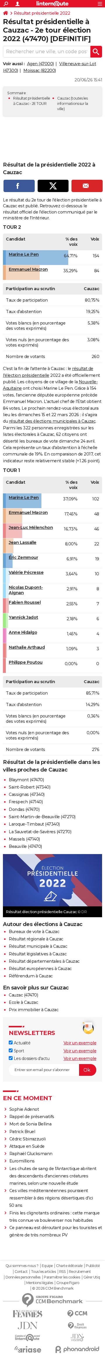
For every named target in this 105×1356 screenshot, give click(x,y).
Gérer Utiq (91, 1277)
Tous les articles (43, 1272)
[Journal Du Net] (27, 1325)
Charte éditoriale (69, 1266)
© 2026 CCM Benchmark (53, 1288)
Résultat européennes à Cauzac (40, 968)
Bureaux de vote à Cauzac (34, 931)
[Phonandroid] (77, 1349)
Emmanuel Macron (28, 269)
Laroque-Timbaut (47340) (34, 824)
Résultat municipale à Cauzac (38, 946)
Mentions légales (39, 1283)
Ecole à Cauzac (23, 1002)
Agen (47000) (40, 63)
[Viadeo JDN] (77, 1337)
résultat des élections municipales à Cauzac (52, 421)
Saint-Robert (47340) (29, 787)
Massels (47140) (24, 839)
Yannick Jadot (23, 617)
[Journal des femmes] (27, 1314)
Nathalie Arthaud (27, 647)
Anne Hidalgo (23, 632)
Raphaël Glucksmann (30, 1153)
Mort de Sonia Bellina (30, 1124)
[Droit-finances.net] (77, 1326)
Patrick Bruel (22, 1131)
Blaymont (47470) (26, 779)
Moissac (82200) (39, 70)
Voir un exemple (80, 1043)
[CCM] (77, 1314)
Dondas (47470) (24, 809)
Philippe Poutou (26, 662)
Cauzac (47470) (23, 995)
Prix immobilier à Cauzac (33, 1009)
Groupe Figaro (67, 1283)
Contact (21, 1272)
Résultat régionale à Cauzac (36, 939)
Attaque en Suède (27, 1146)
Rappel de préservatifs (31, 1116)
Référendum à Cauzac (31, 976)
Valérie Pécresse (26, 572)
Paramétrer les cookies (62, 1277)
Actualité (21, 1043)
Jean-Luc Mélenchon (31, 527)
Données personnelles (23, 1277)
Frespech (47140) (26, 801)
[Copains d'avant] (27, 1337)
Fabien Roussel (25, 602)
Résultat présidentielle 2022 (42, 13)
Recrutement (80, 1272)
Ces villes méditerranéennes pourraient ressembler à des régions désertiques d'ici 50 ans (51, 1198)
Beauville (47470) (25, 846)
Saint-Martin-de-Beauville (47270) (42, 816)
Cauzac (63, 98)
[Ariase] (27, 1349)
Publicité (93, 1266)
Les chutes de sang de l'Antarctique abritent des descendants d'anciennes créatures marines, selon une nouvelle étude (53, 1176)
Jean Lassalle (22, 542)
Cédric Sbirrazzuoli (27, 1139)
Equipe (47, 1266)
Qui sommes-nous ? (22, 1266)
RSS (62, 1272)
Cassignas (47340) (27, 794)
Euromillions (22, 1161)
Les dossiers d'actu (31, 1058)
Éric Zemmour (23, 557)
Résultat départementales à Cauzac (44, 961)
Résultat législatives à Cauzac (37, 954)
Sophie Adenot (24, 1109)
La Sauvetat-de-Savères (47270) (40, 831)
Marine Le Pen (24, 254)
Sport (18, 1050)
